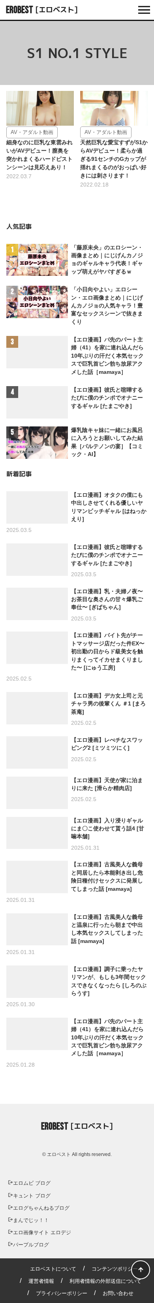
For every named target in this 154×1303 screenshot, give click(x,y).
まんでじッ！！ (31, 1220)
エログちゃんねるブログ (41, 1208)
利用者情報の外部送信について (105, 1281)
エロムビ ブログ (32, 1183)
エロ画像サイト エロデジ (42, 1232)
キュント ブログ (32, 1196)
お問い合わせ (118, 1293)
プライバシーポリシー (61, 1293)
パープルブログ (31, 1245)
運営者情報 (41, 1281)
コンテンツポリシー (115, 1269)
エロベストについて (53, 1269)
